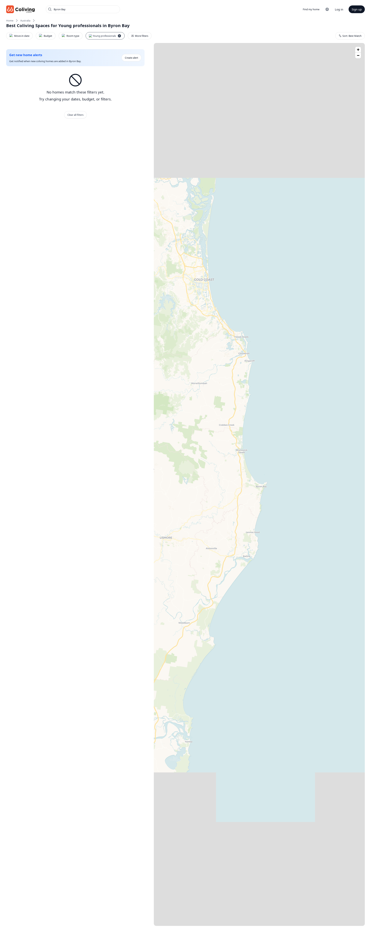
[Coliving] (20, 9)
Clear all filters (75, 115)
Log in (339, 9)
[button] (358, 50)
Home (9, 20)
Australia (25, 20)
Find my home (311, 9)
